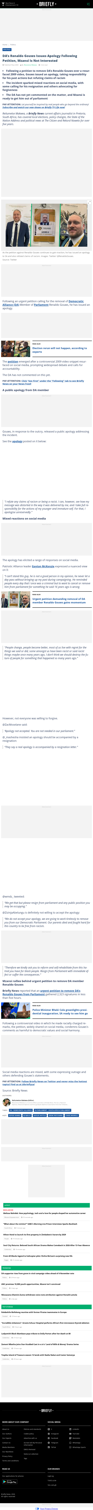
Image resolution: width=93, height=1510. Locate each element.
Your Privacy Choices (49, 1508)
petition (13, 361)
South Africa (8, 1228)
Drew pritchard (56, 1115)
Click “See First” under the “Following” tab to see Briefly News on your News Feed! (43, 382)
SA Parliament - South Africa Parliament (52, 1110)
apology (17, 441)
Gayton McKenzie (43, 566)
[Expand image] (89, 202)
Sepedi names (14, 1115)
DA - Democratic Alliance (21, 1110)
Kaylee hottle (40, 1115)
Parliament (41, 305)
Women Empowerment (11, 1217)
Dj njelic (27, 1115)
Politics (13, 44)
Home (4, 44)
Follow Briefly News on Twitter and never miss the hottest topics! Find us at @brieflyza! (44, 1083)
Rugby (6, 1260)
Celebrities (7, 1249)
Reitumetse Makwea (30, 65)
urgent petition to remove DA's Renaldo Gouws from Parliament (41, 992)
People (6, 1239)
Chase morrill (72, 1115)
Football (4, 1316)
